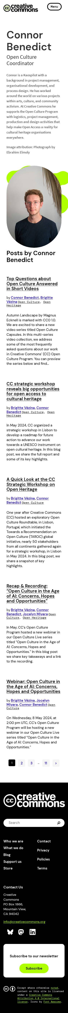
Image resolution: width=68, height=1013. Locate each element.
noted (54, 987)
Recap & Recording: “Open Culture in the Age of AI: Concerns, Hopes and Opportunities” (33, 593)
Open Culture (29, 302)
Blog (7, 855)
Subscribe (34, 968)
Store (8, 868)
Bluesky (10, 932)
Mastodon (21, 932)
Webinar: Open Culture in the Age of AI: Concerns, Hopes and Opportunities (33, 686)
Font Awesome (52, 1001)
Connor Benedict (25, 297)
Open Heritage (34, 618)
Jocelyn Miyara (35, 614)
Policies (43, 859)
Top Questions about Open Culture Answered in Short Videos (32, 283)
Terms (42, 868)
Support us (12, 861)
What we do (13, 848)
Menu (54, 6)
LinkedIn (33, 932)
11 (46, 763)
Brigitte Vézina (23, 408)
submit (59, 823)
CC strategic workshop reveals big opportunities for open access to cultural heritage (33, 391)
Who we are (13, 841)
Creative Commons (20, 8)
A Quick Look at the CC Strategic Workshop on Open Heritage (31, 484)
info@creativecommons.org (24, 922)
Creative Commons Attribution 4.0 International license (38, 998)
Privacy (43, 850)
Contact (44, 841)
